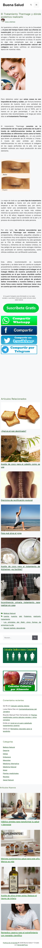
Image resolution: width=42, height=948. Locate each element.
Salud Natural (8, 780)
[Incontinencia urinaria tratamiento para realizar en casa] (20, 600)
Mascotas (7, 760)
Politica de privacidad (10, 943)
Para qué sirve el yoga (11, 533)
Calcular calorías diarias (20, 706)
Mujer (5, 770)
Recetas (6, 777)
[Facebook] (19, 334)
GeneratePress (22, 945)
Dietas (5, 754)
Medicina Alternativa (11, 764)
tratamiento (5, 619)
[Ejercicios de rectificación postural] (20, 497)
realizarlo (37, 616)
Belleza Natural (10, 613)
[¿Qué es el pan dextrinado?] (20, 428)
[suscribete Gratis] (21, 312)
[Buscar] (35, 637)
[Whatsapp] (19, 325)
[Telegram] (19, 353)
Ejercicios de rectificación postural (17, 500)
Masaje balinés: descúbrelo (14, 628)
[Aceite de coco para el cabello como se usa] (20, 461)
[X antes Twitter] (19, 344)
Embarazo (7, 757)
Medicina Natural (9, 767)
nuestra (14, 616)
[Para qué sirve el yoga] (20, 531)
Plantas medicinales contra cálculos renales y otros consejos (20, 717)
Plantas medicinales (11, 773)
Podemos (27, 616)
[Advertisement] (21, 376)
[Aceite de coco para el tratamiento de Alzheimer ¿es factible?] (20, 564)
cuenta (6, 616)
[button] (31, 5)
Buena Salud (13, 5)
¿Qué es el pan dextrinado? (13, 431)
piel (20, 616)
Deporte (6, 750)
